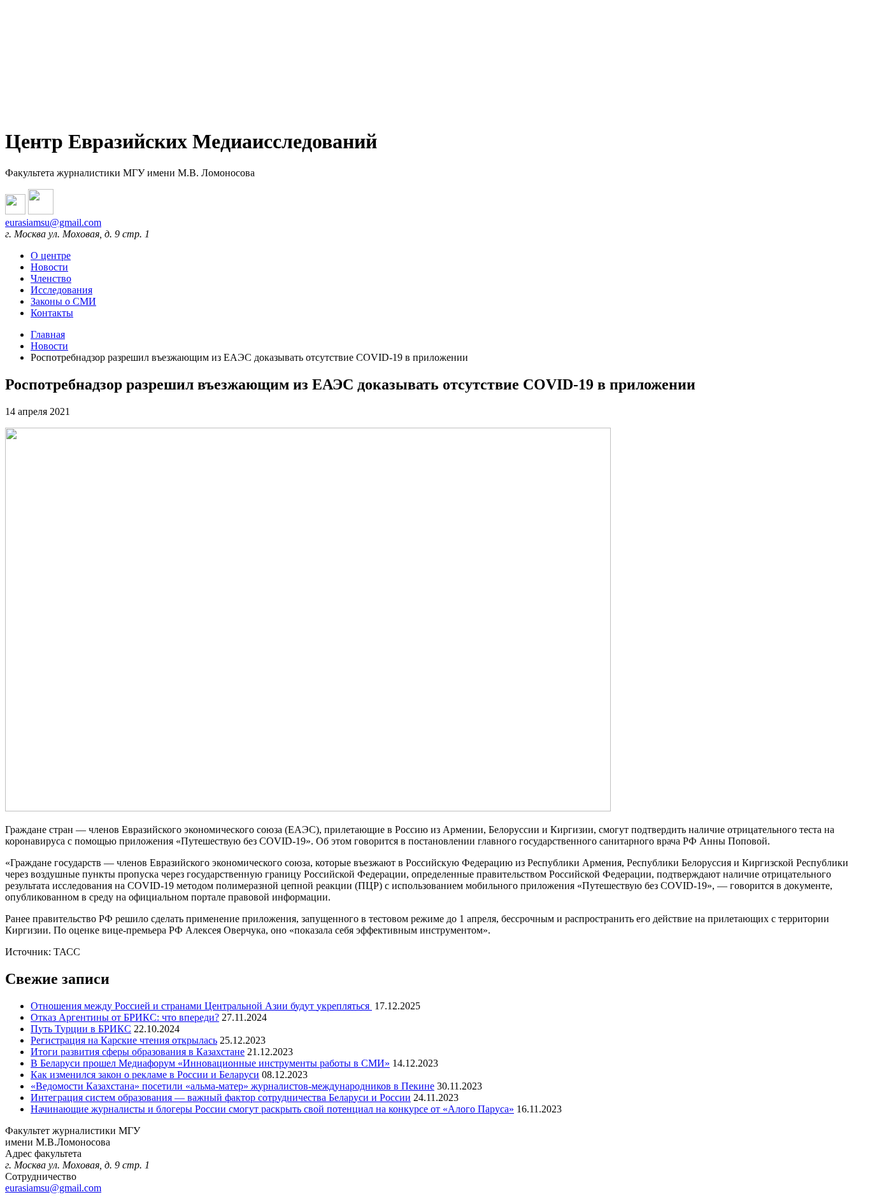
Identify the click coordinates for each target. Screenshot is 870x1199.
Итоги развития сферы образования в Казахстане (138, 1051)
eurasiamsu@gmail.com (53, 222)
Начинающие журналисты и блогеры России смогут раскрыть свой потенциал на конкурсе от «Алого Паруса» (272, 1109)
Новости (49, 267)
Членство (51, 278)
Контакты (52, 312)
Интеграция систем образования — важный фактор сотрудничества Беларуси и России (221, 1097)
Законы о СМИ (63, 301)
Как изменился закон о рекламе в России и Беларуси (145, 1074)
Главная (48, 334)
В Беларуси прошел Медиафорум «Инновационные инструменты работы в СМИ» (210, 1063)
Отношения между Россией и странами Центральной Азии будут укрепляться (201, 1005)
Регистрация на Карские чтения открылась (124, 1040)
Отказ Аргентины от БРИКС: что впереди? (125, 1017)
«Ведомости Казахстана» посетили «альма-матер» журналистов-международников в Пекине (232, 1086)
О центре (51, 255)
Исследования (61, 289)
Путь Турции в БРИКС (81, 1028)
